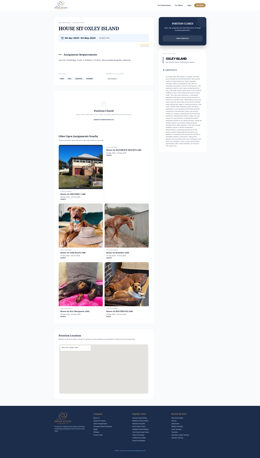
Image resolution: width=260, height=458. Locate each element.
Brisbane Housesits (138, 423)
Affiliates (96, 432)
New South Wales (177, 418)
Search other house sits (104, 119)
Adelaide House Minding (140, 429)
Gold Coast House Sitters (140, 432)
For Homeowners (164, 5)
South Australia (176, 429)
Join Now (200, 5)
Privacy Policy (98, 435)
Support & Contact (99, 421)
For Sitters (179, 5)
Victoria (173, 421)
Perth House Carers (138, 426)
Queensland (175, 423)
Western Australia (177, 426)
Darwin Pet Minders (138, 440)
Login (189, 5)
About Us (96, 418)
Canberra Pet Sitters (139, 438)
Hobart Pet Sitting (138, 435)
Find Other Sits (182, 38)
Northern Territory (177, 438)
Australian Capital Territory (180, 435)
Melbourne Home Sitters (140, 421)
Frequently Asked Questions (102, 426)
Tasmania (174, 432)
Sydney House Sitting (139, 418)
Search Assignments (100, 423)
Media (95, 429)
